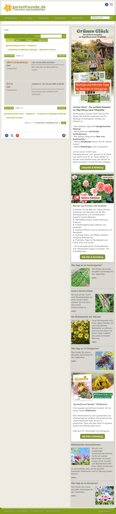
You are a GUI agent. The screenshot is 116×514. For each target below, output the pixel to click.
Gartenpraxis (10, 18)
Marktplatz (43, 18)
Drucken (61, 56)
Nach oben (9, 108)
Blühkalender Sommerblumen (86, 444)
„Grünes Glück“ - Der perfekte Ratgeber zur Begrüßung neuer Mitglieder (92, 108)
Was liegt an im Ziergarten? (84, 483)
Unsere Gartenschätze (82, 290)
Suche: (37, 36)
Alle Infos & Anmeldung (92, 257)
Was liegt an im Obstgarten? (85, 348)
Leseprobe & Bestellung (92, 167)
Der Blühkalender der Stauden (86, 316)
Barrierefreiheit (53, 511)
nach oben (105, 511)
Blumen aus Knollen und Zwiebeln (90, 205)
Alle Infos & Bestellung (92, 436)
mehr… (95, 277)
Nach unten (9, 56)
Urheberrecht (37, 511)
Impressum (9, 511)
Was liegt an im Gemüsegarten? (86, 265)
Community (60, 18)
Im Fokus (27, 18)
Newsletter (77, 18)
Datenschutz (22, 511)
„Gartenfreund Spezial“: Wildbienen (90, 404)
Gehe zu (28, 123)
